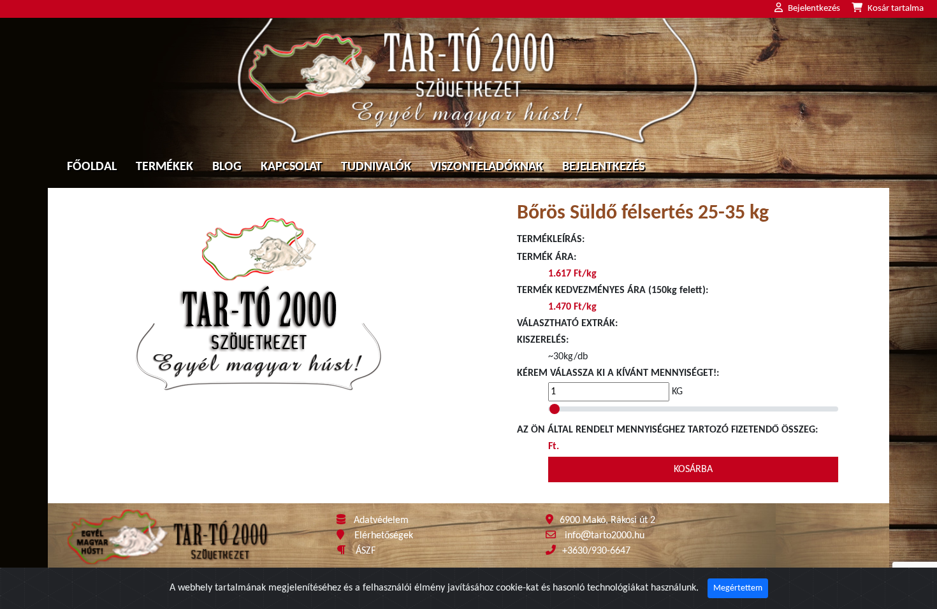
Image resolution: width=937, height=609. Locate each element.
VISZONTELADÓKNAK (486, 167)
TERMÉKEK (164, 167)
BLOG (227, 167)
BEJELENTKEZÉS (603, 167)
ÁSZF (365, 551)
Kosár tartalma (896, 8)
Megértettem (737, 588)
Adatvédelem (381, 520)
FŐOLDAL (92, 167)
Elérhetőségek (383, 536)
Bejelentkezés (814, 8)
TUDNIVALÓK (376, 167)
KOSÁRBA (693, 469)
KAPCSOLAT (291, 167)
